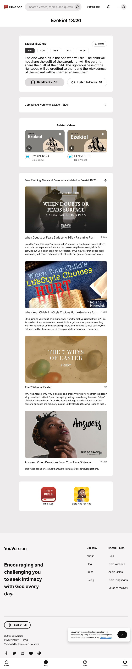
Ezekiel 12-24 (44, 156)
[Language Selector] (108, 6)
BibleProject (38, 159)
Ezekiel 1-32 (85, 156)
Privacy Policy (11, 639)
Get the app (93, 6)
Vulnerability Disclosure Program (21, 644)
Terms (24, 639)
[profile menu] (121, 6)
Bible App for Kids (81, 503)
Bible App (48, 503)
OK (122, 634)
